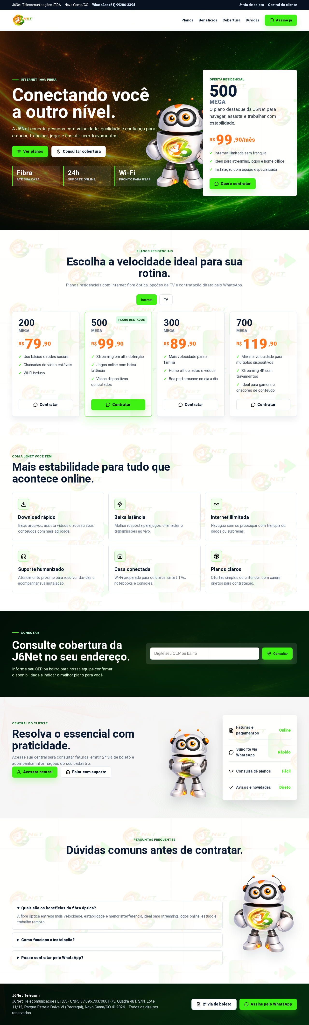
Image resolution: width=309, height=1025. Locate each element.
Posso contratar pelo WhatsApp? (52, 957)
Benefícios (208, 20)
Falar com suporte (89, 772)
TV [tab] (166, 300)
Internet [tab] (146, 300)
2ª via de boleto (251, 5)
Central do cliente (282, 5)
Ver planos (33, 151)
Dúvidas (253, 20)
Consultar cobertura (82, 151)
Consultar (280, 653)
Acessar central (38, 772)
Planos (187, 20)
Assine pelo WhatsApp (271, 1004)
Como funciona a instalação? (48, 940)
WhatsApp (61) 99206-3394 (113, 5)
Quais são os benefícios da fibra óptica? (58, 908)
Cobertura (231, 20)
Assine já (284, 20)
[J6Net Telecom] (23, 20)
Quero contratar (236, 183)
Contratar (49, 404)
